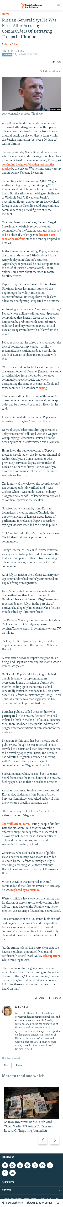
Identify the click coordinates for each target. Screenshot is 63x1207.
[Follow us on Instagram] (20, 1165)
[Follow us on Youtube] (5, 1165)
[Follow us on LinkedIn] (50, 1165)
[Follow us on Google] (27, 1165)
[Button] (56, 62)
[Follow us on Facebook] (42, 1165)
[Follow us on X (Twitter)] (35, 1165)
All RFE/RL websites (12, 1203)
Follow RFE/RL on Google (39, 1203)
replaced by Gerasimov (25, 890)
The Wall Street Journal (16, 824)
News (5, 14)
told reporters (51, 956)
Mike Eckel (11, 44)
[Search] (58, 1203)
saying (43, 388)
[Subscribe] (12, 1173)
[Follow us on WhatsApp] (5, 1173)
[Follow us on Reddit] (12, 1165)
